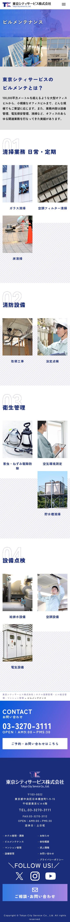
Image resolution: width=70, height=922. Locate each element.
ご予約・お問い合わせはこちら (35, 743)
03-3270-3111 (27, 725)
